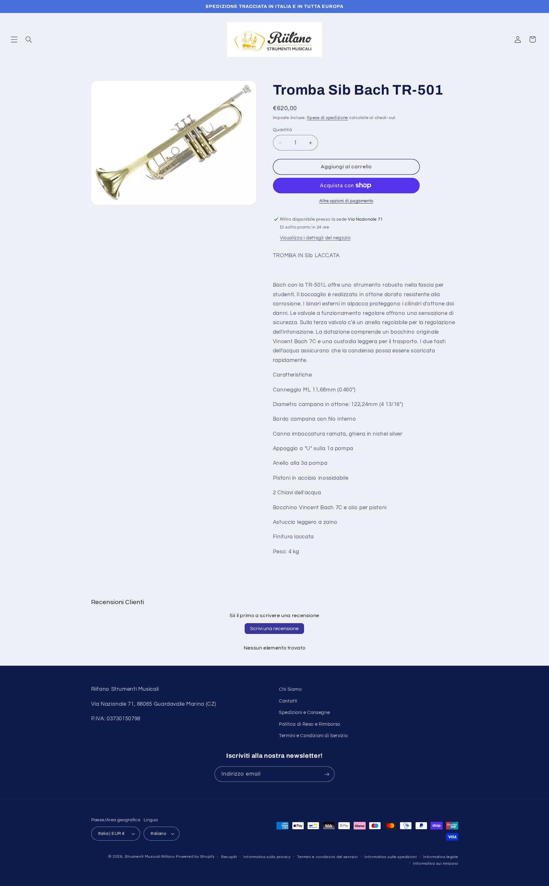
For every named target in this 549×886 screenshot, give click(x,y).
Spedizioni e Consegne (304, 712)
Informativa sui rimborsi (435, 863)
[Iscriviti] (327, 774)
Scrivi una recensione (274, 628)
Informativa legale (440, 857)
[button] (14, 39)
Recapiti (229, 857)
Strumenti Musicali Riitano (150, 856)
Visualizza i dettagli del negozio (315, 237)
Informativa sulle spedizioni (390, 857)
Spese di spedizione (327, 118)
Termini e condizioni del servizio (327, 857)
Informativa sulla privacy (266, 857)
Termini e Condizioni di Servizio (313, 735)
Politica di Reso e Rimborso (309, 724)
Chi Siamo (290, 689)
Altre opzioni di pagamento (346, 201)
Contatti (288, 701)
